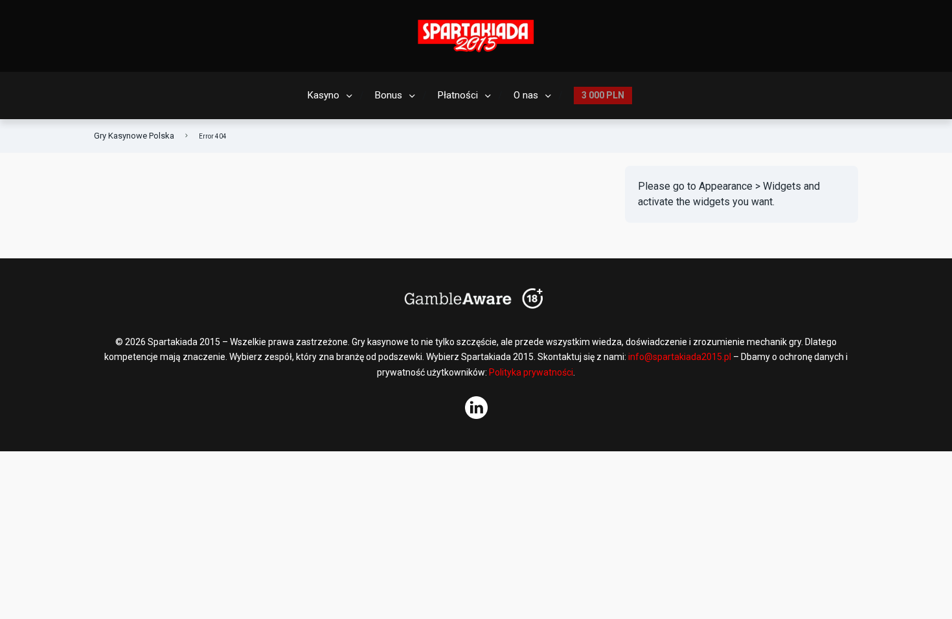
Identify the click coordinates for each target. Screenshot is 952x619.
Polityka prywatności (531, 372)
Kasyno (323, 95)
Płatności (458, 95)
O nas (526, 95)
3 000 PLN (603, 95)
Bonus (388, 95)
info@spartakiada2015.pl (679, 357)
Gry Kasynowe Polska (134, 136)
